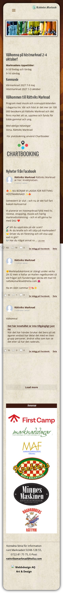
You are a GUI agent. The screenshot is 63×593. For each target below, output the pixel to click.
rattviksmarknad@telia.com (24, 558)
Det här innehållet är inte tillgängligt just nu (31, 327)
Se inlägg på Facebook (39, 248)
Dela (55, 248)
